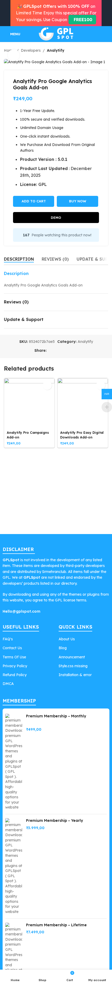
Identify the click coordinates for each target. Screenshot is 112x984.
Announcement (72, 657)
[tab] (19, 259)
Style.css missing (73, 666)
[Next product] (105, 50)
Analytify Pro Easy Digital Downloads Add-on (82, 434)
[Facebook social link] (50, 350)
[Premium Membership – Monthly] (13, 762)
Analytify (55, 50)
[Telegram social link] (75, 350)
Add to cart (34, 201)
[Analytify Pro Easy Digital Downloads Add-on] (83, 403)
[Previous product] (92, 50)
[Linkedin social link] (68, 350)
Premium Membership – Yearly (54, 820)
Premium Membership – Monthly (56, 716)
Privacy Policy (15, 666)
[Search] (106, 34)
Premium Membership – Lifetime (56, 925)
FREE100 (82, 19)
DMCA (8, 683)
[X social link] (56, 350)
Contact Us (12, 648)
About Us (67, 639)
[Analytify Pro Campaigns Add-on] (29, 403)
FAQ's (8, 639)
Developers (31, 50)
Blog (63, 648)
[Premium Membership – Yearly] (13, 866)
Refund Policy (15, 674)
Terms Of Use (14, 657)
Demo (56, 217)
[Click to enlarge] (14, 55)
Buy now (77, 201)
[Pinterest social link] (62, 350)
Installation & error (75, 674)
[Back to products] (99, 50)
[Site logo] (56, 33)
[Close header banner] (105, 13)
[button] (47, 385)
